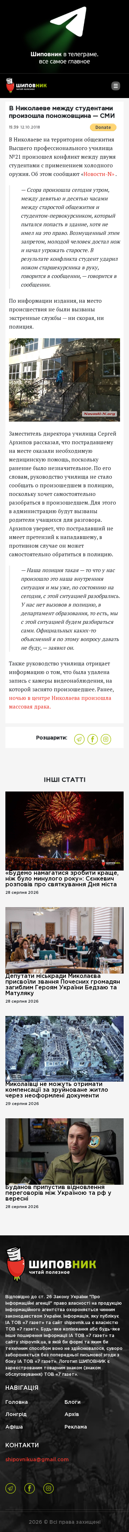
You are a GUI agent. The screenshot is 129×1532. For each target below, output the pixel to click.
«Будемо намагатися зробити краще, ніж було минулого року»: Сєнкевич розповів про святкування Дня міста (62, 879)
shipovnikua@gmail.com (37, 1460)
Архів (71, 1414)
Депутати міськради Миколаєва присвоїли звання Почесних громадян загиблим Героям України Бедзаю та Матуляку (62, 985)
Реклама (75, 1427)
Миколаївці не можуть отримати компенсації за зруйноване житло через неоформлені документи (56, 1090)
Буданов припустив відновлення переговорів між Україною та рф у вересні (58, 1193)
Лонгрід (16, 1414)
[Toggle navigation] (116, 88)
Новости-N (98, 173)
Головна (16, 1402)
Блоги (72, 1402)
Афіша (14, 1427)
